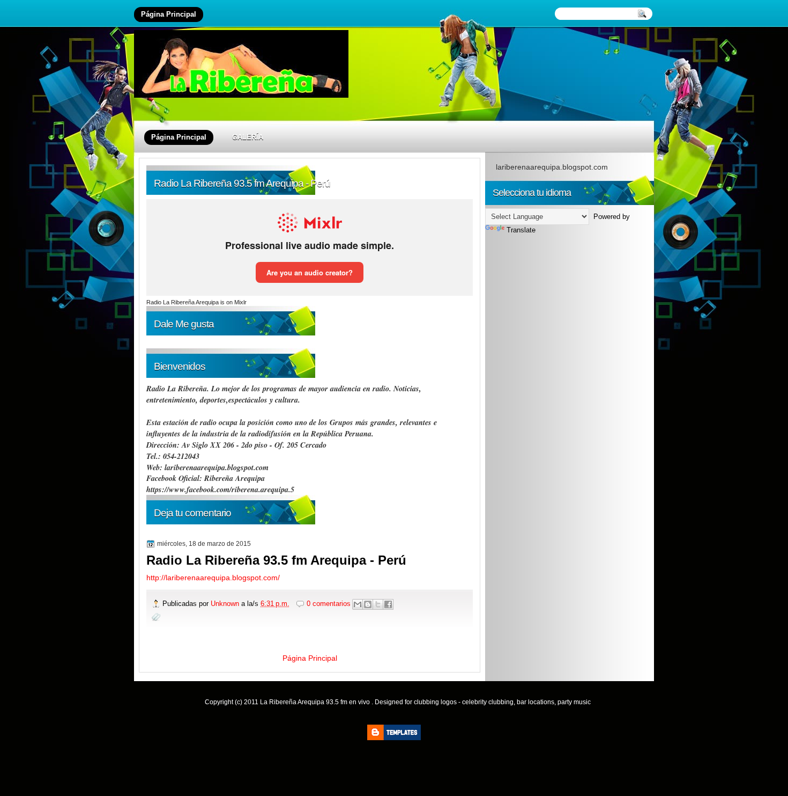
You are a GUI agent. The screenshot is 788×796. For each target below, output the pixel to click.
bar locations (535, 702)
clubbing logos (435, 702)
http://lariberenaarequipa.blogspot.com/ (213, 577)
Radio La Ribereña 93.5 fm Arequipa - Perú (276, 560)
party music (574, 702)
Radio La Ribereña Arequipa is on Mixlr (196, 302)
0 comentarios (329, 604)
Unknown (226, 604)
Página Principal (168, 14)
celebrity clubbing (488, 702)
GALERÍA (247, 137)
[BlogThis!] (367, 604)
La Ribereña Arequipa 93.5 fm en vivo (315, 702)
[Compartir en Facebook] (388, 604)
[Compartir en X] (378, 604)
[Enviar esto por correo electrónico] (357, 604)
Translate (521, 230)
